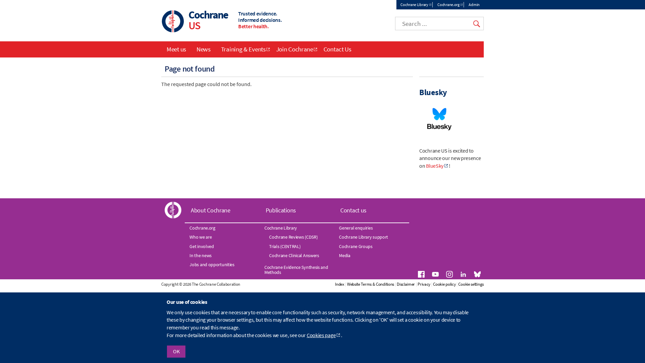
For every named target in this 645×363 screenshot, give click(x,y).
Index (339, 284)
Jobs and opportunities (211, 264)
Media (344, 255)
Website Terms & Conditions (370, 284)
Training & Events (243, 49)
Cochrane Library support (363, 237)
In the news (200, 255)
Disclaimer (406, 284)
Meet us (176, 49)
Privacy (424, 284)
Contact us (353, 210)
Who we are (200, 237)
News (204, 49)
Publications (281, 210)
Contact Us (337, 49)
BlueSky (434, 165)
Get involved (201, 246)
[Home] (173, 22)
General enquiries (356, 228)
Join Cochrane (294, 49)
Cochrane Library (414, 4)
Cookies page (321, 335)
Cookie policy (444, 284)
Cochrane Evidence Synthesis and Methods (296, 269)
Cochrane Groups (356, 246)
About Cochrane (210, 210)
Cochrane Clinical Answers (294, 255)
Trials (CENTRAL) (284, 246)
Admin (474, 4)
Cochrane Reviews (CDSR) (293, 237)
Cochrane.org (448, 4)
